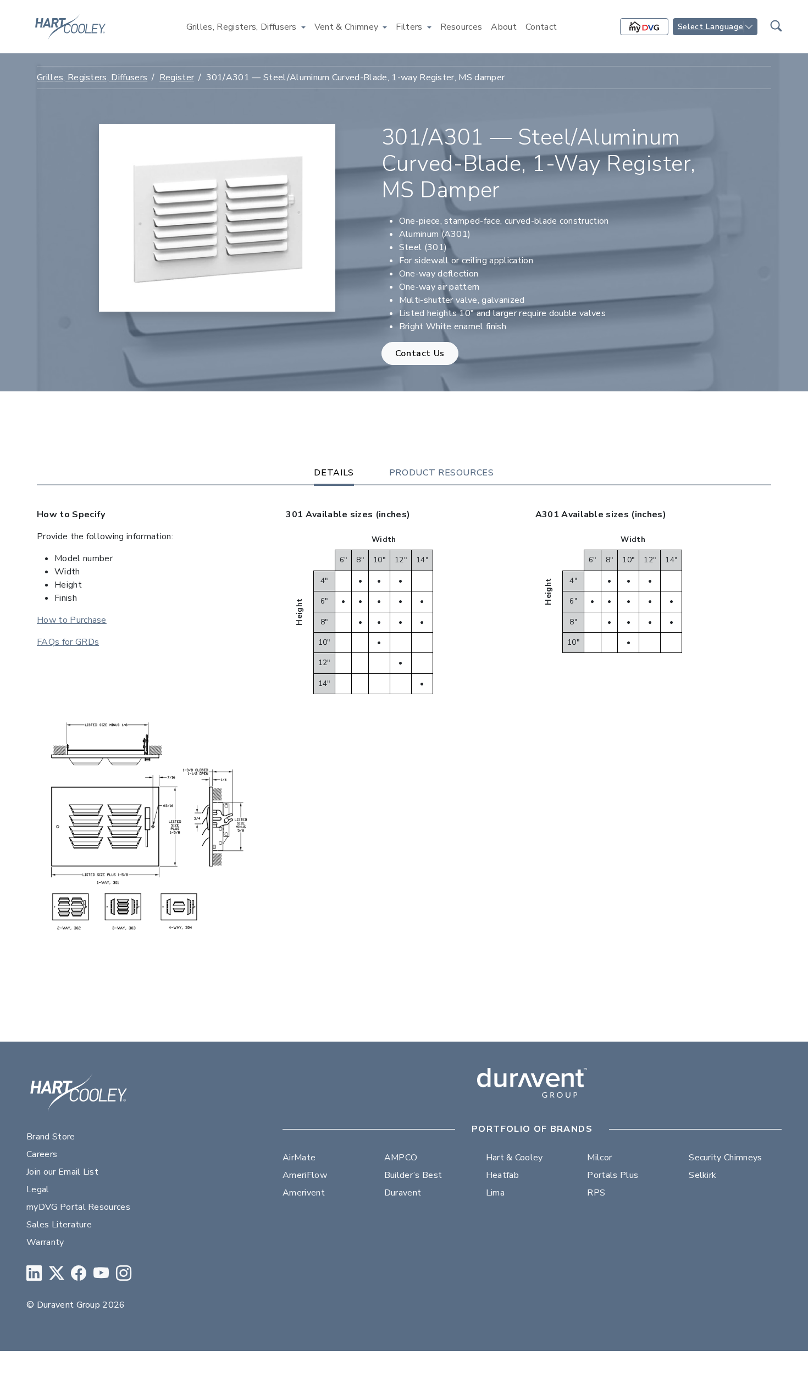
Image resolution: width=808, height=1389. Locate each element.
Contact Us (420, 353)
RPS (596, 1193)
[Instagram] (123, 1273)
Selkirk (702, 1175)
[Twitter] (56, 1273)
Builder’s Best (413, 1175)
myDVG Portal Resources (78, 1207)
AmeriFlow (305, 1175)
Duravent (403, 1193)
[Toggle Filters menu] (429, 27)
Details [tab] (333, 473)
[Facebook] (78, 1273)
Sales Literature (59, 1225)
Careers (41, 1154)
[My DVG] (644, 27)
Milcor (599, 1158)
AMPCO (401, 1158)
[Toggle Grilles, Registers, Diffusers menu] (303, 27)
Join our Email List (62, 1172)
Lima (495, 1193)
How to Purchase (72, 620)
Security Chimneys (725, 1158)
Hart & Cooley (514, 1158)
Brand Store (50, 1137)
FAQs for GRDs (68, 642)
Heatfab (502, 1175)
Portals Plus (612, 1175)
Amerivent (304, 1193)
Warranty (45, 1242)
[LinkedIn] (34, 1273)
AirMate (299, 1158)
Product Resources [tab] (441, 473)
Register (177, 77)
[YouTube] (101, 1273)
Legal (37, 1189)
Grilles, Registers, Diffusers (92, 77)
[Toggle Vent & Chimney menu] (384, 27)
